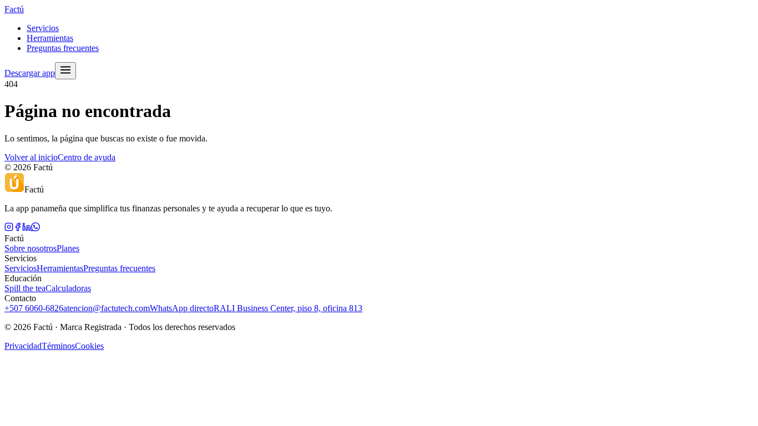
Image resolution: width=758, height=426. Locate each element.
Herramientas (50, 38)
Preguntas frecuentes (63, 48)
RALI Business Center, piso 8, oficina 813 (288, 308)
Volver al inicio (31, 157)
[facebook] (17, 228)
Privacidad (23, 346)
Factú (14, 9)
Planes (68, 248)
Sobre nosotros (30, 248)
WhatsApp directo (182, 308)
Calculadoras (68, 288)
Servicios (43, 28)
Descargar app (29, 73)
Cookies (89, 346)
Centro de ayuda (86, 157)
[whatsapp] (35, 228)
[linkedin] (26, 228)
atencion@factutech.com (106, 308)
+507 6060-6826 (33, 308)
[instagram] (8, 228)
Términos (58, 346)
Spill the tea (25, 288)
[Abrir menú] (65, 70)
